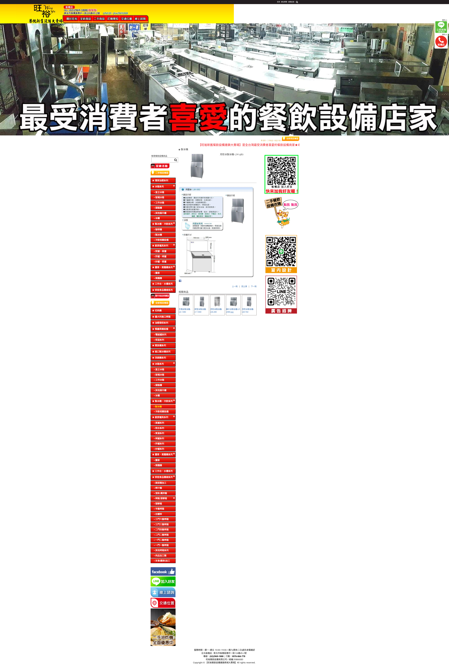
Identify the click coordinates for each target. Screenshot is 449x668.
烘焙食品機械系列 (164, 290)
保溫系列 (159, 339)
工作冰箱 (159, 202)
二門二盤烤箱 (162, 534)
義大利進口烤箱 (162, 316)
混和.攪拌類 (161, 493)
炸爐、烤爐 (160, 256)
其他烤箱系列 (162, 550)
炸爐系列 (159, 443)
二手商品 (270, 140)
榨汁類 (158, 488)
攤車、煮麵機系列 (164, 267)
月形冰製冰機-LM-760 (248, 310)
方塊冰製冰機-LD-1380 (185, 310)
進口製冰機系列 (162, 351)
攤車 (157, 272)
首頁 (264, 140)
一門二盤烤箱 (162, 539)
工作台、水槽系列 (164, 283)
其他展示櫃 (160, 213)
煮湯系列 (159, 433)
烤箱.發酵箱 (161, 498)
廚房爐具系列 (161, 245)
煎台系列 (159, 428)
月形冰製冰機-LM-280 (216, 310)
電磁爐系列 (160, 334)
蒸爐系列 (159, 422)
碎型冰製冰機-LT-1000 (200, 310)
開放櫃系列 (160, 345)
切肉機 (158, 310)
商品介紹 (277, 140)
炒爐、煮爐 (160, 261)
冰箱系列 (159, 186)
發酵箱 (158, 503)
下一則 (254, 286)
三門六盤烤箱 (162, 519)
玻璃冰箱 (159, 197)
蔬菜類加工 (160, 482)
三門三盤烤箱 (162, 524)
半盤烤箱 (159, 508)
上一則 (235, 286)
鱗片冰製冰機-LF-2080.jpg (233, 310)
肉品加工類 (160, 555)
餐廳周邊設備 (161, 328)
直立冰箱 (159, 192)
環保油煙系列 (161, 180)
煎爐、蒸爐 (160, 251)
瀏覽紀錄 (291, 2)
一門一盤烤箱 (162, 545)
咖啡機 (158, 229)
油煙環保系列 (161, 322)
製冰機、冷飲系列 (164, 223)
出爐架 (158, 514)
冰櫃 (157, 218)
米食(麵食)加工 (162, 560)
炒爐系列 (159, 448)
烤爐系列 (159, 438)
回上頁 (244, 286)
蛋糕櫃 (158, 207)
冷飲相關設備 (162, 239)
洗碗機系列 (160, 357)
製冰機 (158, 234)
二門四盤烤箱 (162, 529)
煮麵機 (158, 278)
